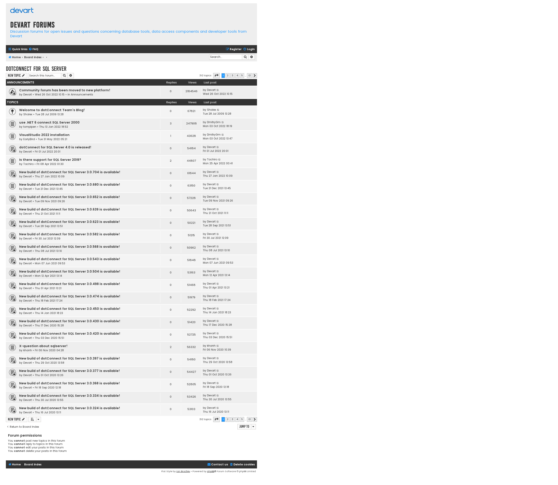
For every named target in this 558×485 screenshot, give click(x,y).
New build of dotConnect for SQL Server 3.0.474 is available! (69, 296)
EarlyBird (29, 139)
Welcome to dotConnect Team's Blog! (52, 110)
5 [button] (242, 75)
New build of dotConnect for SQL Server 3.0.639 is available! (69, 209)
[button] (216, 75)
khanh (27, 350)
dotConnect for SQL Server (36, 68)
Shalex (27, 114)
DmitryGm (214, 122)
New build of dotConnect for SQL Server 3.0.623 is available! (69, 222)
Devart (27, 94)
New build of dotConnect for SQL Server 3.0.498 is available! (69, 284)
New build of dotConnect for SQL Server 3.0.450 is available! (69, 309)
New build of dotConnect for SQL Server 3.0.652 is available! (69, 197)
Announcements (82, 94)
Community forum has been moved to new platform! (64, 90)
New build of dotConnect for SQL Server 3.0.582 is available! (69, 234)
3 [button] (232, 75)
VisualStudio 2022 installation (44, 135)
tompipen (29, 127)
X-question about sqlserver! (43, 346)
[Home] (22, 10)
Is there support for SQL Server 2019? (50, 160)
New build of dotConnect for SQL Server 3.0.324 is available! (69, 408)
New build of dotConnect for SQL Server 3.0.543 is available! (69, 259)
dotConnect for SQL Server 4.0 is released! (55, 147)
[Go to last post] (217, 90)
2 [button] (227, 75)
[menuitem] (33, 49)
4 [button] (237, 75)
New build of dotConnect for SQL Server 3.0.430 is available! (69, 321)
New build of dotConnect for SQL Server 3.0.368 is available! (69, 383)
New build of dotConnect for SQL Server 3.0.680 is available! (69, 184)
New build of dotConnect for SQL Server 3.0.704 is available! (69, 172)
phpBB (210, 471)
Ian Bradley (183, 471)
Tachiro (28, 164)
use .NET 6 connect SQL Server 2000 (49, 122)
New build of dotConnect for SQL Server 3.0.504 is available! (69, 271)
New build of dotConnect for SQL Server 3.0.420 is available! (69, 333)
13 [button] (249, 75)
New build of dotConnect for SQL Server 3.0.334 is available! (69, 395)
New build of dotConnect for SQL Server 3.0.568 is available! (69, 246)
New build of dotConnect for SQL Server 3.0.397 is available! (69, 358)
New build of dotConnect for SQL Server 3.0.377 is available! (69, 371)
